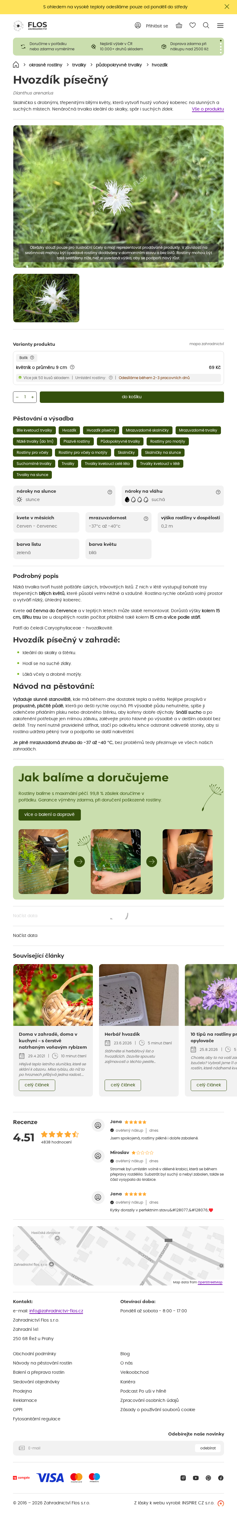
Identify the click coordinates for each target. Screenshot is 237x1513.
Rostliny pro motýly (167, 441)
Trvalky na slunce (32, 475)
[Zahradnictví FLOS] (30, 25)
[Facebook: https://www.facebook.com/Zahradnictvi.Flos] (220, 1478)
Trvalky (68, 464)
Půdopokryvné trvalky (120, 441)
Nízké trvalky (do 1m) (35, 441)
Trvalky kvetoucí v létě (160, 464)
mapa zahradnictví (206, 344)
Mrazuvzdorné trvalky (198, 430)
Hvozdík (69, 430)
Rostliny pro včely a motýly (83, 452)
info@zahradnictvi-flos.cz (56, 1311)
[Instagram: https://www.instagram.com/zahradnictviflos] (183, 1478)
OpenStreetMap (210, 1282)
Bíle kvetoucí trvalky (34, 430)
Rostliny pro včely (32, 452)
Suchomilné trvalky (34, 464)
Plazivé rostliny (77, 441)
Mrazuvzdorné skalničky (147, 430)
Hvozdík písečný (101, 430)
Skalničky (126, 452)
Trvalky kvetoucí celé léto (107, 464)
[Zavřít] (227, 6)
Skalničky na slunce (163, 452)
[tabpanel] (48, 47)
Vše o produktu (208, 109)
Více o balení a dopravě (49, 815)
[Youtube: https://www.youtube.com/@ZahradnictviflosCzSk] (195, 1478)
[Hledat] (206, 25)
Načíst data (71, 916)
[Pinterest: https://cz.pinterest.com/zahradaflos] (208, 1478)
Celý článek (37, 1085)
